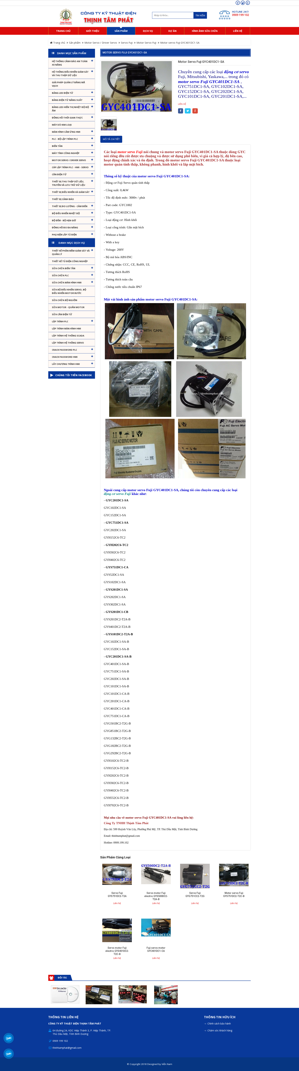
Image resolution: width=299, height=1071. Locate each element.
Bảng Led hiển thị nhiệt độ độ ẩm (70, 109)
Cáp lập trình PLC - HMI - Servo (70, 167)
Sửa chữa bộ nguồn (64, 300)
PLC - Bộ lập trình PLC (65, 138)
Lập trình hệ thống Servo (68, 342)
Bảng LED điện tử (62, 92)
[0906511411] (8, 1053)
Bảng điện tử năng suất (67, 100)
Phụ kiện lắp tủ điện (64, 234)
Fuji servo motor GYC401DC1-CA (156, 949)
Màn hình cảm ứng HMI (66, 131)
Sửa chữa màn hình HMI (66, 282)
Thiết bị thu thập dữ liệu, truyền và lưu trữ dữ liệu (68, 183)
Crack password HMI (65, 356)
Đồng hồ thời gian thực (67, 117)
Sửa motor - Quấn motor (68, 307)
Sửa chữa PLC (60, 275)
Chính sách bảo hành (219, 1023)
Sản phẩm (74, 42)
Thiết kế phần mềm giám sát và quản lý (71, 252)
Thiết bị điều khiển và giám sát (71, 192)
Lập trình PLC (60, 321)
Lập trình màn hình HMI (66, 328)
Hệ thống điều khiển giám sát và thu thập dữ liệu (70, 73)
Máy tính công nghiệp (65, 153)
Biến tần (57, 146)
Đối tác (62, 977)
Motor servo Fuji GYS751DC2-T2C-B (233, 894)
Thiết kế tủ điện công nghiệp (70, 261)
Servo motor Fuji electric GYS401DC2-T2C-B (117, 950)
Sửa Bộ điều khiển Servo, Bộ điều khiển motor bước (69, 291)
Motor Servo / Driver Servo (100, 42)
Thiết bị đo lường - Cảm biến (69, 206)
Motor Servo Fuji (146, 42)
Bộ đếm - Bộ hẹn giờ (64, 220)
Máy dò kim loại (62, 124)
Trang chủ (58, 42)
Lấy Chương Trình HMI (66, 364)
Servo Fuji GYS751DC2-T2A (117, 894)
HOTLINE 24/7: (240, 11)
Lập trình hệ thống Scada (68, 335)
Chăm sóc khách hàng (219, 1030)
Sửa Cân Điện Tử (62, 314)
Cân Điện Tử (59, 174)
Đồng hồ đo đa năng (65, 227)
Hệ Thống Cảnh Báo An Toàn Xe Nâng (69, 63)
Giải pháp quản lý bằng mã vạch (68, 84)
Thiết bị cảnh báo (63, 199)
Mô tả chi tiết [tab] (111, 139)
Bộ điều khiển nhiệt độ (66, 213)
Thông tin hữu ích (219, 1017)
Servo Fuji (127, 42)
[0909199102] (8, 1038)
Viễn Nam (167, 1064)
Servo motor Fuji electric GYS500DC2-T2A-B (156, 896)
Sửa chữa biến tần (63, 268)
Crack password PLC (64, 349)
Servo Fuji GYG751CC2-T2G (195, 894)
